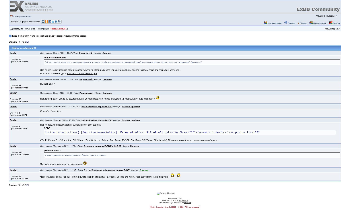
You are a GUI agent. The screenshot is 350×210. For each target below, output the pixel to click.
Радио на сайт (86, 53)
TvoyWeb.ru (183, 200)
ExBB (180, 198)
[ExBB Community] (32, 11)
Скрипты (106, 53)
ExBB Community (20, 36)
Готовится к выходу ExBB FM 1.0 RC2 (102, 146)
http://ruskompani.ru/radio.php (82, 73)
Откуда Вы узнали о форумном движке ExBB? (107, 170)
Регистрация (43, 29)
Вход (33, 29)
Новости (134, 146)
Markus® (187, 203)
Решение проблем (131, 107)
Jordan (13, 53)
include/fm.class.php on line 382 (96, 107)
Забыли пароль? (332, 29)
